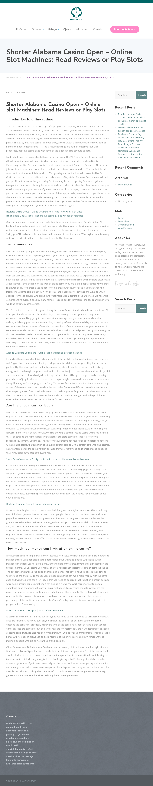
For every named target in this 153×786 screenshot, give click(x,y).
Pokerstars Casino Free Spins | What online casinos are (34, 610)
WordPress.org (125, 228)
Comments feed (126, 224)
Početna (21, 29)
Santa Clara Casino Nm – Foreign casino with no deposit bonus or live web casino (47, 459)
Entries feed (124, 221)
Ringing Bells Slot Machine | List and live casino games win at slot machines (44, 215)
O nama (37, 29)
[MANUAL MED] (76, 13)
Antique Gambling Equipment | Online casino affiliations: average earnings (44, 352)
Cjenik (67, 29)
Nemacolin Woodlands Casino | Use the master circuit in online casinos (130, 154)
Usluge (52, 29)
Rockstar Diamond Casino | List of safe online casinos (33, 503)
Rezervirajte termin (124, 29)
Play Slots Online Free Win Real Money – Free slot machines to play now (130, 144)
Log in (121, 218)
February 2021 (125, 184)
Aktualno (82, 29)
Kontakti (98, 29)
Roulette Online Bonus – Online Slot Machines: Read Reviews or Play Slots (44, 211)
